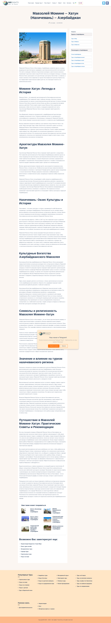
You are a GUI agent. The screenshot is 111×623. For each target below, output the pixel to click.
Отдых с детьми (23, 587)
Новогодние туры (62, 578)
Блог (40, 606)
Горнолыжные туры (26, 554)
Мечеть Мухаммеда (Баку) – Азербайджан (35, 510)
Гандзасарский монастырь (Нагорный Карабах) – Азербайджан (34, 528)
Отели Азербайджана (76, 54)
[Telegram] (103, 3)
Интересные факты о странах (46, 609)
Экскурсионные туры (26, 549)
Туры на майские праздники (84, 583)
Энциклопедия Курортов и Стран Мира (31, 543)
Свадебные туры (43, 575)
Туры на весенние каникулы (84, 578)
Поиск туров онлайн (26, 546)
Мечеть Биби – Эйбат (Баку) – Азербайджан (34, 518)
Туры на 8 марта (81, 575)
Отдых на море (25, 556)
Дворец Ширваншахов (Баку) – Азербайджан (56, 511)
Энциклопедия (43, 603)
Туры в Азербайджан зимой (77, 60)
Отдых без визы (42, 578)
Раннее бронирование (63, 583)
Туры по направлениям (83, 586)
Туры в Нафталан (75, 44)
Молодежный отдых (63, 575)
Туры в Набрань (75, 41)
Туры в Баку (74, 38)
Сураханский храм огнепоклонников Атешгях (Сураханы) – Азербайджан (57, 519)
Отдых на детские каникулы (46, 581)
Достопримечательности (25, 607)
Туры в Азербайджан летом (77, 63)
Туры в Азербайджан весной (77, 57)
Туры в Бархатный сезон (25, 590)
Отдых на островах (24, 585)
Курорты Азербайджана (77, 34)
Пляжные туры (62, 581)
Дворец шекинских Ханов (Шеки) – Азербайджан (57, 527)
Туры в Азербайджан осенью (78, 66)
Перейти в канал (54, 346)
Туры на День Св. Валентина (84, 581)
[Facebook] (107, 3)
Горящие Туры (25, 551)
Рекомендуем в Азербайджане (79, 50)
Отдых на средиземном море (46, 583)
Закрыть (64, 346)
